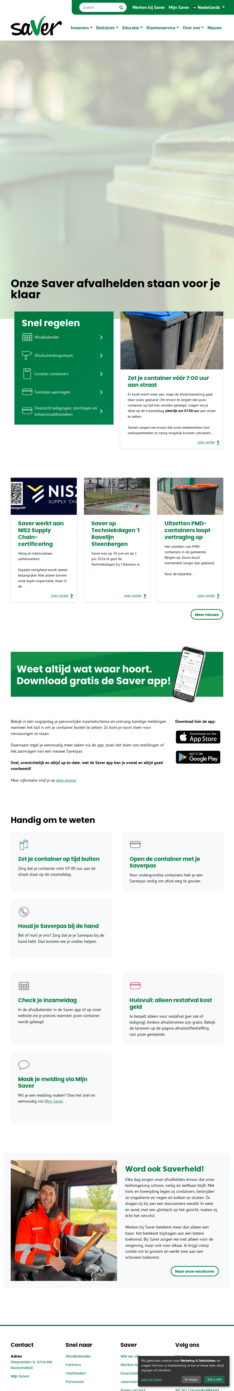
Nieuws (214, 28)
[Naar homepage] (36, 28)
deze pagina (66, 780)
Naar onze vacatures (194, 1271)
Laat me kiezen (151, 1379)
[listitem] (64, 337)
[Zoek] (121, 7)
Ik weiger (191, 1379)
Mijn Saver (179, 7)
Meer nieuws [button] (207, 615)
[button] (209, 7)
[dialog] (183, 1371)
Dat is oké (214, 1379)
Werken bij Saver (148, 7)
